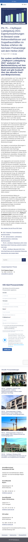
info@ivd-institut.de (7, 524)
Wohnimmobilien (5, 234)
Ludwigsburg (18, 236)
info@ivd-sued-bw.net (8, 509)
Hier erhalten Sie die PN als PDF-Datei (11, 228)
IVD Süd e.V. (16, 539)
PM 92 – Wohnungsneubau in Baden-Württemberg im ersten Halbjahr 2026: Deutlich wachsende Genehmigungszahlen (12, 413)
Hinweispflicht (22, 535)
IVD (4, 236)
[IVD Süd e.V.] (3, 4)
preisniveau (14, 238)
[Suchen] (24, 260)
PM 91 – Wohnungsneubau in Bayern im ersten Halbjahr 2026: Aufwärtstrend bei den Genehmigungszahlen (13, 434)
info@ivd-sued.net (7, 493)
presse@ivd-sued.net (7, 273)
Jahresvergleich (9, 236)
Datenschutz (13, 535)
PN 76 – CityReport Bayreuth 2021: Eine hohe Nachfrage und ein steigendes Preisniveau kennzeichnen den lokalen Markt (14, 251)
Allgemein (8, 232)
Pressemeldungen (17, 232)
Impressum (5, 535)
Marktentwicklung (6, 238)
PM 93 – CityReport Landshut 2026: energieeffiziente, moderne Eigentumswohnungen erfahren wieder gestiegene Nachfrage (11, 391)
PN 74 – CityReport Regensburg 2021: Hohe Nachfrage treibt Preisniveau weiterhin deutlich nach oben (14, 245)
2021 (4, 232)
